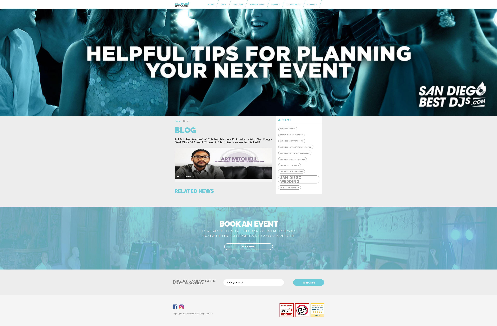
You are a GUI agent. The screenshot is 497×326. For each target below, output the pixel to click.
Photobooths (257, 4)
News (223, 4)
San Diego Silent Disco (289, 165)
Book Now (248, 246)
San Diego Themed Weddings (291, 171)
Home (211, 4)
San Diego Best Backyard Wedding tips (295, 147)
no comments (187, 176)
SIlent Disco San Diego (289, 187)
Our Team (238, 4)
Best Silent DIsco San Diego (291, 135)
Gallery (275, 4)
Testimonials (293, 4)
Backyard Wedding (287, 129)
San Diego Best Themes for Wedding (294, 153)
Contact (312, 4)
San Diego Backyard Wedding (291, 141)
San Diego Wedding (291, 179)
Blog (185, 130)
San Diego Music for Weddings (292, 159)
